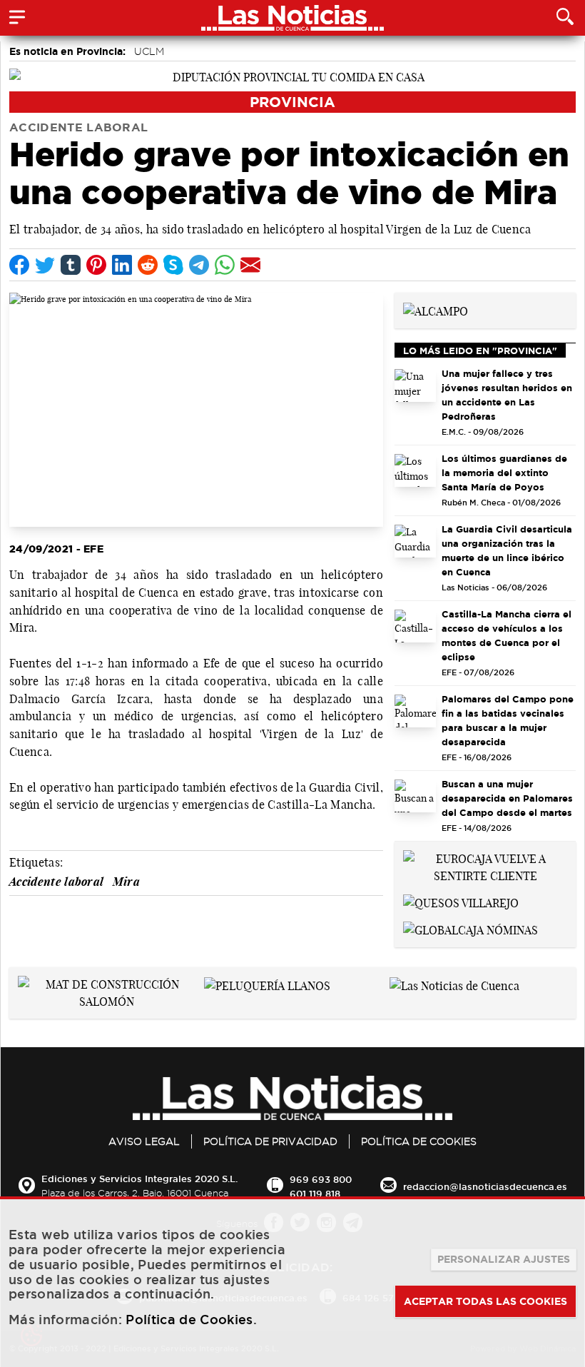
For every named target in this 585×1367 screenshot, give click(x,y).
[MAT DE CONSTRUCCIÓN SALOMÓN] (106, 991)
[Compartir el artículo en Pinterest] (96, 265)
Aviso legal (144, 1141)
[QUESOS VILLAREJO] (461, 901)
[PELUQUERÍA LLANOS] (267, 984)
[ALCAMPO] (435, 310)
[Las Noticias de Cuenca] (454, 984)
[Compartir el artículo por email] (250, 265)
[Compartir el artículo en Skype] (173, 265)
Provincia (292, 102)
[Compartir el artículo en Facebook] (19, 265)
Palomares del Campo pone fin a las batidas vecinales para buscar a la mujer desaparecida (508, 720)
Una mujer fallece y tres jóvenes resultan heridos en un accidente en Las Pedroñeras (507, 394)
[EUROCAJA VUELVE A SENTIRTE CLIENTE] (485, 866)
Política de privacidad (270, 1141)
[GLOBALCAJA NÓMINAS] (470, 929)
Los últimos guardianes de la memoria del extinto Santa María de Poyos (504, 472)
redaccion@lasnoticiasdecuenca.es (485, 1186)
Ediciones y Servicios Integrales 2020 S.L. (139, 1179)
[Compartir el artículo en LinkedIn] (122, 265)
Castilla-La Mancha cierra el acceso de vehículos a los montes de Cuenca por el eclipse (506, 635)
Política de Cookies (419, 1141)
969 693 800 (321, 1179)
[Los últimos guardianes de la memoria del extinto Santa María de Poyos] (415, 470)
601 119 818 (315, 1194)
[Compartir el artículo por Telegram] (199, 265)
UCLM (149, 51)
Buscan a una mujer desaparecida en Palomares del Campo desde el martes (507, 798)
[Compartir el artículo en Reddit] (148, 265)
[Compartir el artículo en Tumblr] (71, 265)
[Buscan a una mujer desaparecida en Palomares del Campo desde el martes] (415, 796)
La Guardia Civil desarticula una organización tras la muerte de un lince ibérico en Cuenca (507, 550)
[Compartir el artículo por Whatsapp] (225, 265)
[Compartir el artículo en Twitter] (45, 265)
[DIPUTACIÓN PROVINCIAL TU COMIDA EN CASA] (292, 76)
